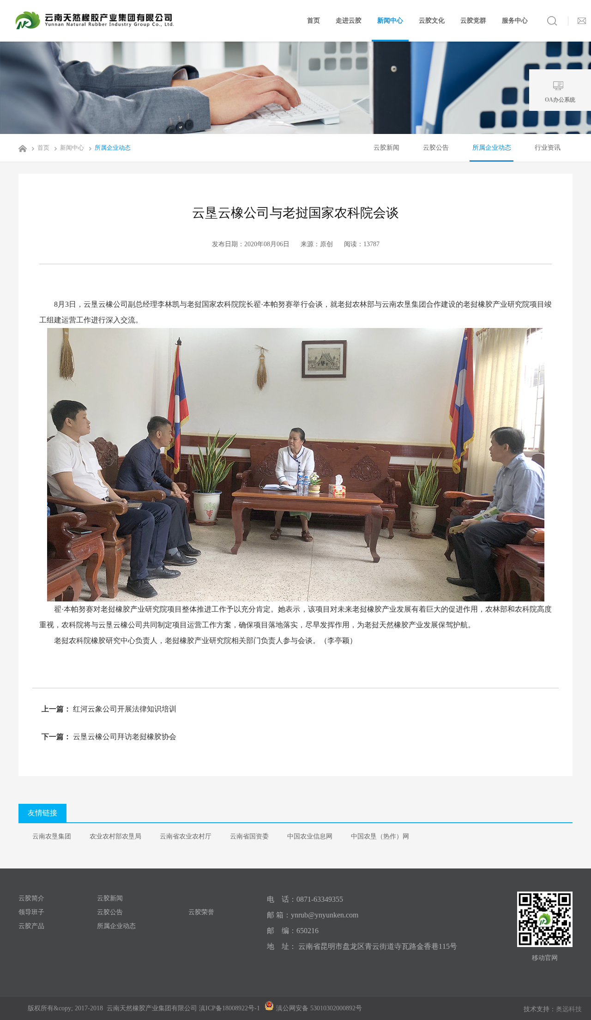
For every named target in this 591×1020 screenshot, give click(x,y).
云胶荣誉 (201, 912)
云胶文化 (432, 20)
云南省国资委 (249, 836)
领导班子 (31, 912)
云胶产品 (31, 926)
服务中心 (515, 20)
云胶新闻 (386, 147)
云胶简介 (31, 898)
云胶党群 (473, 20)
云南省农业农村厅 (185, 836)
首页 (313, 20)
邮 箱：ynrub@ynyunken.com (312, 915)
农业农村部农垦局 (115, 836)
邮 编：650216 (293, 931)
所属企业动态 (113, 147)
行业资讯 (548, 147)
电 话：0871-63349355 (305, 899)
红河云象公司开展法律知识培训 (123, 709)
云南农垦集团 (51, 836)
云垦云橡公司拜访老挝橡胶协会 (123, 737)
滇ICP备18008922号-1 (229, 1008)
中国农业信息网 (309, 836)
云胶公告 (436, 147)
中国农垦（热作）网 (380, 836)
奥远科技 (569, 1009)
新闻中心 (390, 20)
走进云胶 (349, 20)
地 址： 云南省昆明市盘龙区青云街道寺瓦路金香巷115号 (362, 946)
